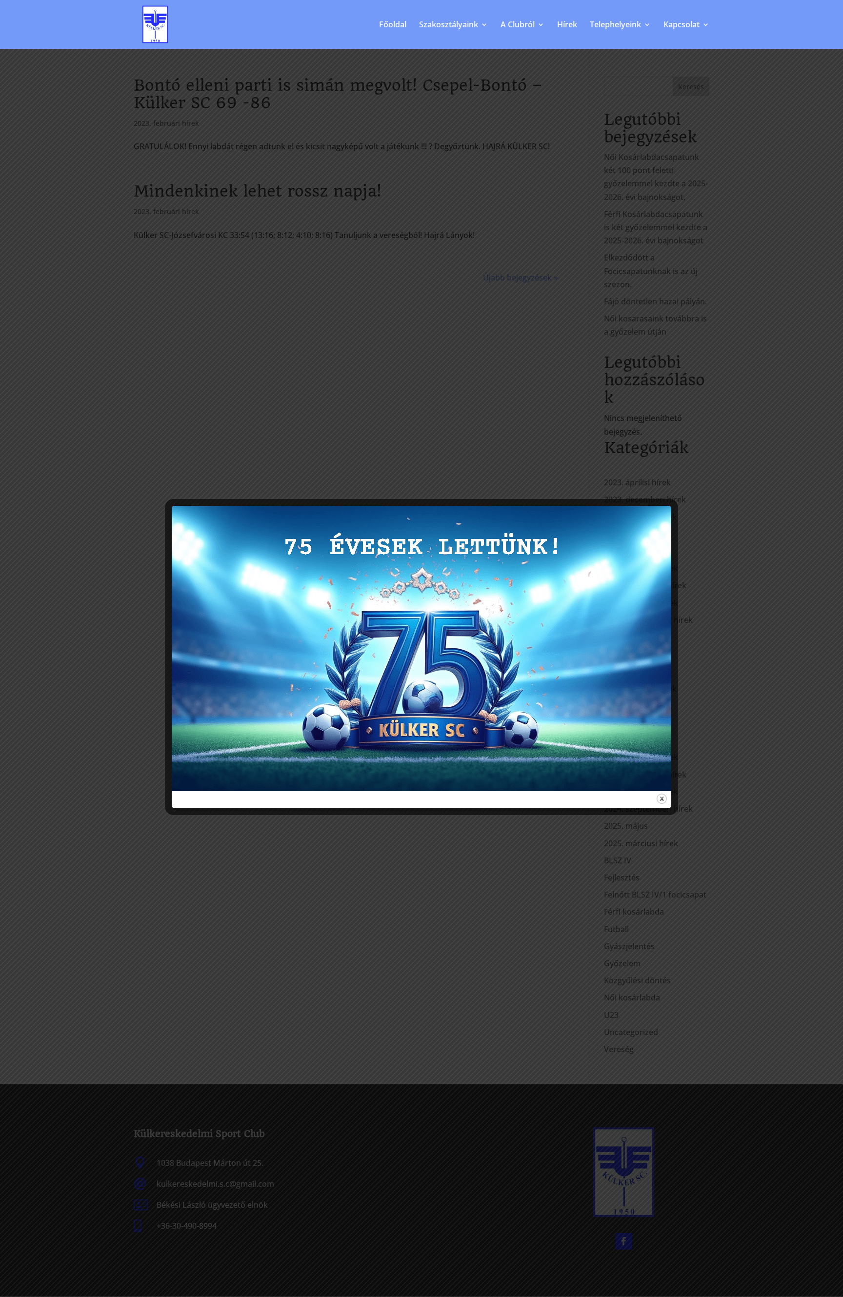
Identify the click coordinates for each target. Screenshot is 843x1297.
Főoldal (392, 25)
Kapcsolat (681, 25)
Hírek (567, 25)
